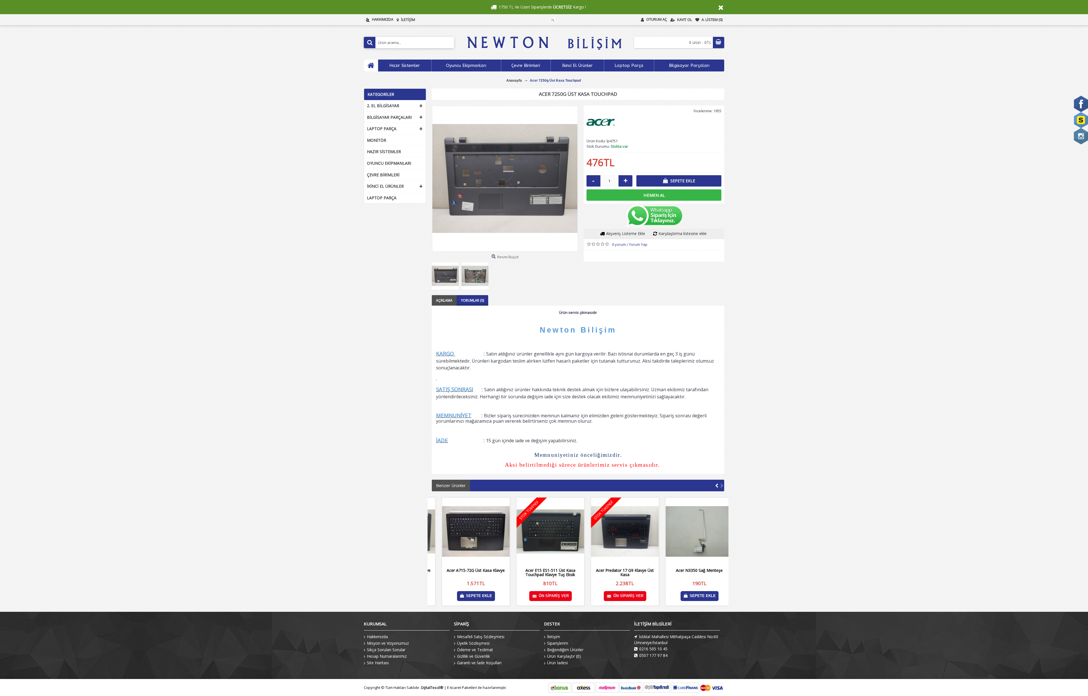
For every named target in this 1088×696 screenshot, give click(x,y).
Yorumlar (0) (472, 300)
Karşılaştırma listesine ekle (682, 233)
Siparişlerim (557, 643)
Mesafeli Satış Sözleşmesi (480, 636)
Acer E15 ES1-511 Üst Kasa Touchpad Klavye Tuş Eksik (541, 572)
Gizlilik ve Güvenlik (473, 656)
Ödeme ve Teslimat (475, 649)
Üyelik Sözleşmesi (473, 643)
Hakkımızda (377, 636)
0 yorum (619, 244)
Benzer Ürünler (451, 485)
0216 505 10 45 (653, 648)
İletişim (553, 636)
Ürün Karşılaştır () (564, 656)
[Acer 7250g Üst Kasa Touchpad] (505, 178)
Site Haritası (378, 662)
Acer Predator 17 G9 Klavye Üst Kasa (615, 572)
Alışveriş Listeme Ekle (625, 233)
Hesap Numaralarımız (387, 656)
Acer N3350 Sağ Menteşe (689, 570)
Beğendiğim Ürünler (565, 649)
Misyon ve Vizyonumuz (388, 643)
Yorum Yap (638, 244)
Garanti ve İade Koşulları (479, 662)
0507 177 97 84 (653, 655)
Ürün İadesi (557, 662)
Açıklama (444, 300)
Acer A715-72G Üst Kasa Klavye (466, 570)
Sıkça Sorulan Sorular (386, 649)
